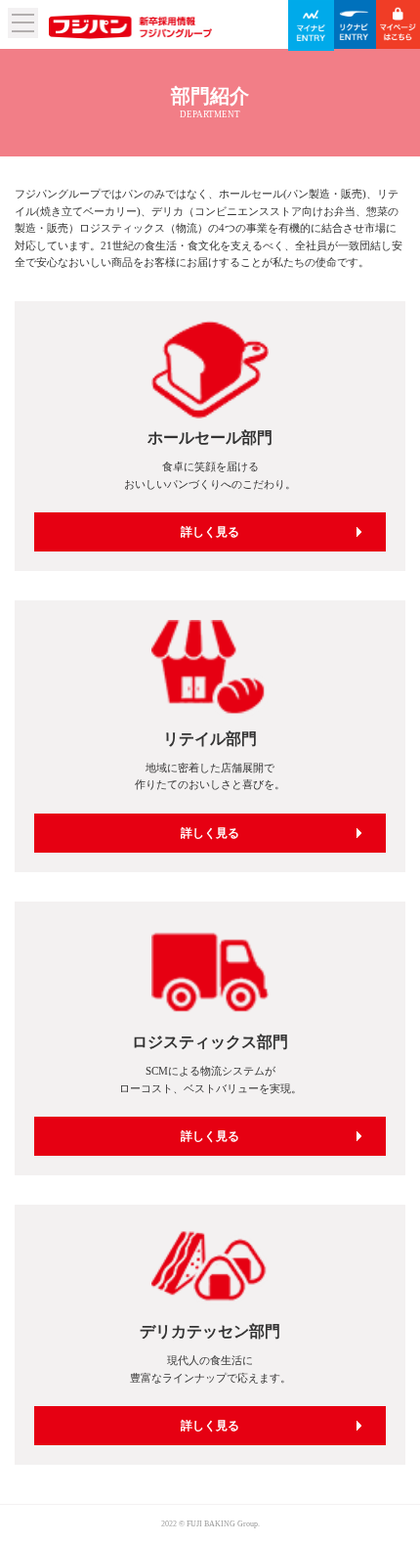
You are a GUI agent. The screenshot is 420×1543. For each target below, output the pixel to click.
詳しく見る (210, 532)
